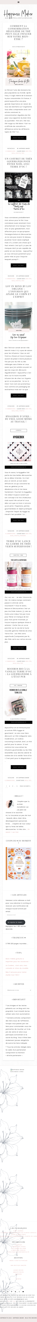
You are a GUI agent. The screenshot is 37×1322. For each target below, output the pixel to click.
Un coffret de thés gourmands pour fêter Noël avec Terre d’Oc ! (18, 162)
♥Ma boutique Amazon (18, 1265)
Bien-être (28, 151)
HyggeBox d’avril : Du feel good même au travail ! (18, 419)
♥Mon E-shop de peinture (18, 1260)
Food (16, 411)
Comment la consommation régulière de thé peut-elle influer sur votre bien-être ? (18, 32)
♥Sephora (18, 1274)
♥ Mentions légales (18, 1250)
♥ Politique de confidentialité (18, 1252)
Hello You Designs (31, 1318)
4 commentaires (10, 151)
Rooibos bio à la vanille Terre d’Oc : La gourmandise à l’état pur (18, 672)
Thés (22, 153)
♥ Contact (18, 1245)
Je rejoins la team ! (15, 922)
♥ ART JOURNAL (18, 1231)
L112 (14, 1301)
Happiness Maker (18, 14)
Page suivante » (25, 786)
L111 (8, 1301)
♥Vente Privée (18, 1270)
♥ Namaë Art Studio (19, 1246)
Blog (13, 153)
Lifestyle (18, 153)
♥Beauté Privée (18, 1272)
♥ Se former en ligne (18, 1248)
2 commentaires (10, 278)
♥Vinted (18, 1279)
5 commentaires (10, 533)
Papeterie (23, 535)
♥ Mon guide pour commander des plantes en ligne (18, 1236)
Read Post (18, 137)
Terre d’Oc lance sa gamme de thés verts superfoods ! (18, 544)
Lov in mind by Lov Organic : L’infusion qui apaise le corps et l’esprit (18, 291)
